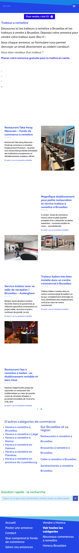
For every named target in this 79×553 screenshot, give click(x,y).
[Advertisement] (39, 107)
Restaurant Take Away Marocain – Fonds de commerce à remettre (19, 131)
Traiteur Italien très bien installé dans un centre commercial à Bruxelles (56, 280)
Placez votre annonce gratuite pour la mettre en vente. (35, 58)
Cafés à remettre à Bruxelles (58, 459)
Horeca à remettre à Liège (21, 434)
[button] (74, 6)
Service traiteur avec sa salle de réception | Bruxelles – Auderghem (20, 290)
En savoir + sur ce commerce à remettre (18, 160)
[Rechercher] (75, 498)
